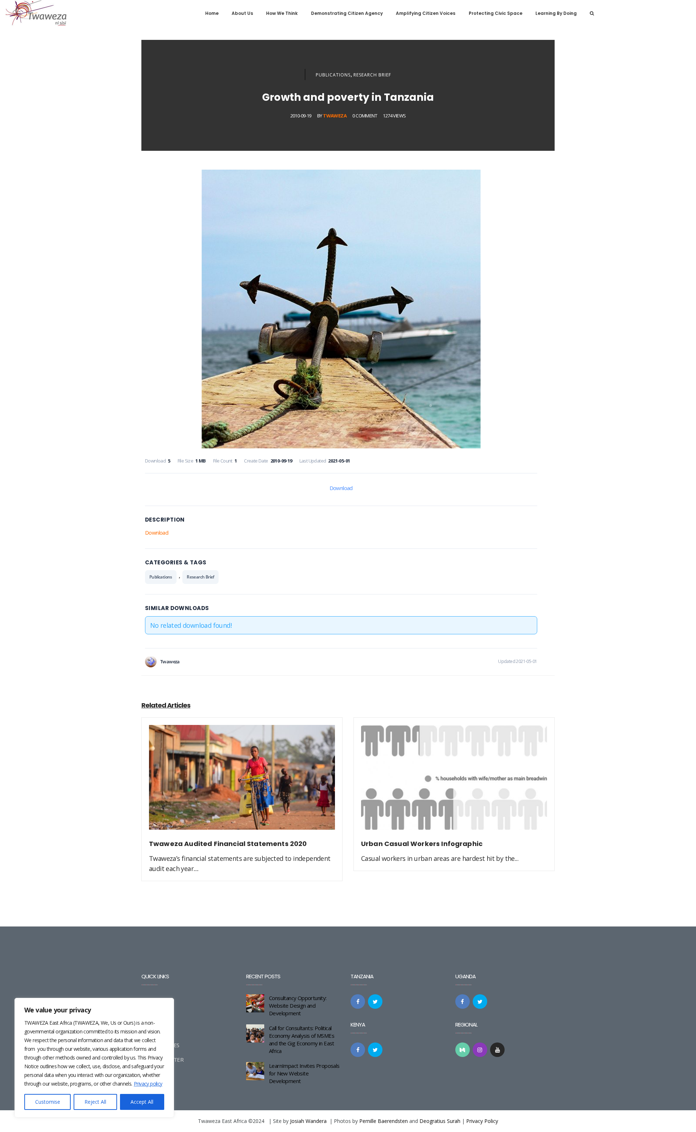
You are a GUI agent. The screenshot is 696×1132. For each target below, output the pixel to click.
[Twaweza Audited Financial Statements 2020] (242, 781)
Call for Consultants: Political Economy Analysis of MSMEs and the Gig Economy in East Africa (301, 1039)
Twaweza (335, 115)
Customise (47, 1101)
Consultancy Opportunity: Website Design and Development (298, 1005)
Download (341, 488)
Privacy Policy (482, 1121)
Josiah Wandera (308, 1121)
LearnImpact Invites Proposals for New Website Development (304, 1073)
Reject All (95, 1101)
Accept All (141, 1101)
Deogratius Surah (439, 1121)
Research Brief (372, 75)
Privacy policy (148, 1083)
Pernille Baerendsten (383, 1121)
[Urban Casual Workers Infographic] (454, 781)
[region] (94, 1058)
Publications (333, 75)
